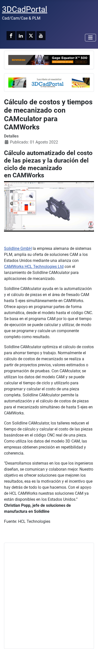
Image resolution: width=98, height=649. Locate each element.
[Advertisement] (49, 596)
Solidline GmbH (18, 248)
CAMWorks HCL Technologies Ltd (34, 266)
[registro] (49, 82)
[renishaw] (49, 59)
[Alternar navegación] (90, 37)
